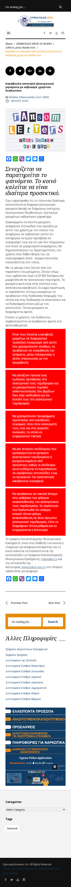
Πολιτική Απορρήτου (24, 868)
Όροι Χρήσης (10, 873)
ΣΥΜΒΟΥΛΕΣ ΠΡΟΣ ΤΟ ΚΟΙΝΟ (34, 43)
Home (9, 43)
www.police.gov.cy (33, 567)
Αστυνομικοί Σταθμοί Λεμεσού (23, 677)
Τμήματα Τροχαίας (16, 655)
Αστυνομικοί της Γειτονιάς (21, 660)
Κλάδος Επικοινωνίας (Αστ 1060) (29, 97)
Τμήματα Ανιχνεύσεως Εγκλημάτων (26, 649)
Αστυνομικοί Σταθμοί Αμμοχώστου (26, 688)
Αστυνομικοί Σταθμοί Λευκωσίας (24, 671)
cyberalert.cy (49, 559)
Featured (12, 828)
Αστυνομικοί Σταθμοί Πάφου (22, 693)
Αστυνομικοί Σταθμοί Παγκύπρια (25, 665)
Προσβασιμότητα (49, 868)
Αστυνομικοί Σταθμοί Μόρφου (23, 699)
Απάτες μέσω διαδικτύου (20, 47)
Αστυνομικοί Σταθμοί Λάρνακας (24, 682)
